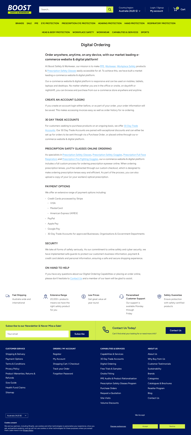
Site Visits (105, 398)
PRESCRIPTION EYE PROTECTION (78, 23)
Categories (153, 378)
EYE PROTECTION (50, 23)
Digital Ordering (108, 363)
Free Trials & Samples (111, 368)
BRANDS (20, 23)
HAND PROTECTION (134, 23)
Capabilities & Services (111, 354)
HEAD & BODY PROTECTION (56, 32)
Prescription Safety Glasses (61, 70)
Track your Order (61, 368)
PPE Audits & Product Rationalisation (118, 378)
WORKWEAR (103, 32)
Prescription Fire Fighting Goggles (80, 159)
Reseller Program (156, 388)
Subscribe (80, 334)
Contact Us (76, 278)
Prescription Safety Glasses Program (118, 383)
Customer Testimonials (159, 363)
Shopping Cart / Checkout (66, 363)
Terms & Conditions (15, 363)
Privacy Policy (28, 430)
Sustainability (154, 368)
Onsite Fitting (107, 373)
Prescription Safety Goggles (107, 154)
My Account (59, 359)
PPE (36, 23)
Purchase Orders (108, 388)
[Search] (109, 9)
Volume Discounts (109, 403)
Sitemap (10, 392)
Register (57, 354)
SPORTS (145, 32)
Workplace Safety (126, 66)
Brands (151, 373)
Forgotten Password (63, 373)
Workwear (110, 66)
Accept (145, 426)
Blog (150, 393)
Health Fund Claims (15, 387)
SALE (29, 23)
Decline (172, 426)
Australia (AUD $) (14, 415)
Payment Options (14, 359)
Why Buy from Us (156, 359)
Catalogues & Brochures (160, 383)
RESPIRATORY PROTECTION (161, 23)
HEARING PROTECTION (110, 23)
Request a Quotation (110, 393)
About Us (152, 354)
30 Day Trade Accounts (112, 359)
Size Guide (11, 382)
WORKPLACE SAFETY (83, 32)
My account (156, 11)
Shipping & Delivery (15, 354)
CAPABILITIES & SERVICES (125, 32)
